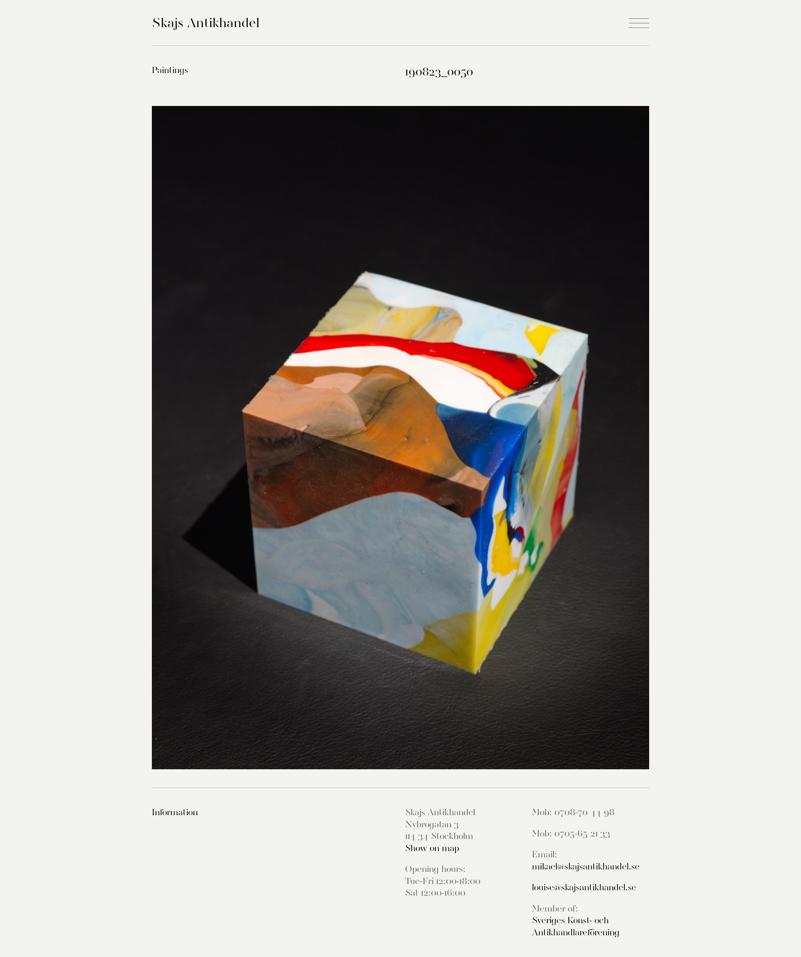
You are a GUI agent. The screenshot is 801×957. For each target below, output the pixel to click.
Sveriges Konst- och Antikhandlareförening (576, 926)
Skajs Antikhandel (205, 22)
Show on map (432, 848)
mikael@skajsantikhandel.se (586, 866)
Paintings (170, 70)
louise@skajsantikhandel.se (584, 887)
